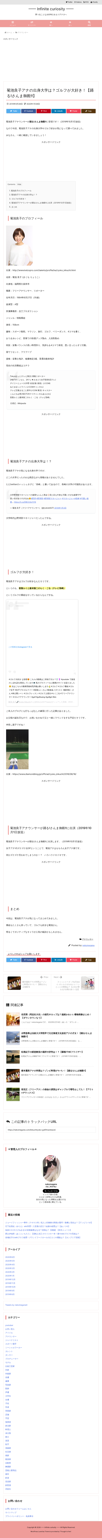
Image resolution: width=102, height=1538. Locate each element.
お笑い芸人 (10, 1329)
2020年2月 (10, 1272)
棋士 (7, 1437)
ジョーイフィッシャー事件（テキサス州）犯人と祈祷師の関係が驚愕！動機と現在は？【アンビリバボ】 (49, 1222)
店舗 (7, 1414)
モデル (8, 1362)
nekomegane (88, 945)
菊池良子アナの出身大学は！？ (23, 194)
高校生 (8, 1489)
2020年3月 (10, 1268)
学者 (7, 1407)
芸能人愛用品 (10, 1470)
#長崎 (77, 498)
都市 (7, 1474)
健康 (7, 1381)
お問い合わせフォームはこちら (18, 1509)
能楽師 (8, 1459)
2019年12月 (10, 1279)
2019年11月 (10, 1283)
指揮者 (8, 1422)
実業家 (8, 1411)
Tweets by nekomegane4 (16, 1305)
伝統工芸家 (10, 1366)
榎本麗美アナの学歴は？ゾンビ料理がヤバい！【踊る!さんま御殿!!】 (54, 1070)
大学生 (8, 1396)
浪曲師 (8, 1448)
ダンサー (9, 1355)
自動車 (8, 1463)
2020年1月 (9, 1276)
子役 (7, 1403)
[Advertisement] (51, 59)
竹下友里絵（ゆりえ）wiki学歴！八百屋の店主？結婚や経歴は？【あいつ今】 (37, 1226)
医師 (7, 1388)
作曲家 (8, 1373)
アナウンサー (23, 32)
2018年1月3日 (60, 508)
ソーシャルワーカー (13, 1347)
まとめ (13, 207)
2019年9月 (10, 1290)
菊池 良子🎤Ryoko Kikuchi (19, 702)
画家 (7, 1455)
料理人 (8, 1429)
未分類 (8, 1433)
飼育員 (8, 1485)
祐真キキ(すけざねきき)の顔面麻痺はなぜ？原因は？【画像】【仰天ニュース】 (38, 1230)
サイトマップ (10, 1512)
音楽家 (8, 1481)
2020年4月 (10, 1264)
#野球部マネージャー (53, 498)
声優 (7, 1392)
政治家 (8, 1426)
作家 (7, 1370)
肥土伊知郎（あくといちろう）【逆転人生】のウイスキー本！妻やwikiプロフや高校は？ (42, 1234)
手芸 (7, 1418)
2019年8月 (10, 1294)
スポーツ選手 (10, 1344)
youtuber (9, 1325)
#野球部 (39, 498)
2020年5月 (10, 1261)
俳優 (7, 1377)
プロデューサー (11, 1359)
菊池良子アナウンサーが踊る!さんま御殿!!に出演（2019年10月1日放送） (41, 203)
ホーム (9, 32)
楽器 (7, 1440)
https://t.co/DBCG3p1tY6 (25, 502)
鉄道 (7, 1478)
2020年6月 (10, 1257)
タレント (9, 1351)
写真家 (8, 1385)
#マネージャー (68, 498)
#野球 (33, 498)
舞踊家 (8, 1466)
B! (78, 2)
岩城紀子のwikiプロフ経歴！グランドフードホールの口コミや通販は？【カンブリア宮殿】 (43, 1237)
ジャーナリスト (11, 1340)
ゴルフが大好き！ (17, 199)
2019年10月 (10, 1287)
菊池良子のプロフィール (20, 190)
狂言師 (8, 1452)
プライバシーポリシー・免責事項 (19, 1516)
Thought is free (65, 1531)
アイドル (9, 1333)
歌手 (7, 1444)
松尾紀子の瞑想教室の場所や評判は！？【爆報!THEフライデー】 (52, 1052)
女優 (7, 1399)
